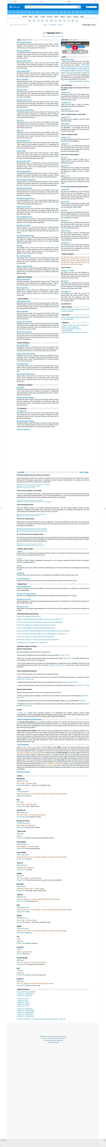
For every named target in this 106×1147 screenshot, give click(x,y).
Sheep (87, 309)
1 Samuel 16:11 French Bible (25, 1014)
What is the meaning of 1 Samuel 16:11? (29, 616)
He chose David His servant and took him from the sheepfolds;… (34, 501)
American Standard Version (24, 188)
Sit (61, 311)
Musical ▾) (75, 39)
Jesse (68, 309)
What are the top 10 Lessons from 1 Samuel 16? (33, 642)
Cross (48, 36)
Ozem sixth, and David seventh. (26, 487)
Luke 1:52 (30, 679)
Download (86, 81)
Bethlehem (21, 573)
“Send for (78, 70)
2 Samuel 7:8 (64, 144)
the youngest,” (73, 68)
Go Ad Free (3, 1140)
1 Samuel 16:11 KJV (22, 1006)
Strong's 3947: (21, 911)
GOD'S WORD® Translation (24, 217)
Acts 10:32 (64, 157)
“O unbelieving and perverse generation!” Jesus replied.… (32, 531)
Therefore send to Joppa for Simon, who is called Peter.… (32, 528)
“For (67, 72)
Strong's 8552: (21, 817)
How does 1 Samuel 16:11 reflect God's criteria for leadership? (36, 636)
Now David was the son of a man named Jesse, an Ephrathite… (33, 484)
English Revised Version (24, 207)
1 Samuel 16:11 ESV (22, 1002)
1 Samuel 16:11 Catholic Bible (25, 1016)
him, (66, 67)
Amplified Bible (21, 151)
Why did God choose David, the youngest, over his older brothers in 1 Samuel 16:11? (42, 634)
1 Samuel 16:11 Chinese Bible (25, 1012)
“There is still (65, 68)
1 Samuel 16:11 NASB (23, 1004)
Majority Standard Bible (23, 279)
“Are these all (72, 67)
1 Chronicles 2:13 (66, 102)
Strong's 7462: (21, 880)
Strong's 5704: (21, 975)
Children (63, 309)
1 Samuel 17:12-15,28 (67, 270)
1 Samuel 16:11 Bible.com (24, 995)
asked (62, 67)
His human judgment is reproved (71, 329)
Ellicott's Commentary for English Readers (29, 719)
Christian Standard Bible (24, 171)
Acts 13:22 (64, 210)
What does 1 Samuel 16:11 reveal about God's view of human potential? (38, 639)
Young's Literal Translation (24, 321)
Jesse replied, (82, 68)
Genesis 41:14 (65, 166)
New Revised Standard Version (26, 374)
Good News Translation (23, 225)
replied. (63, 72)
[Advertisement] (53, 459)
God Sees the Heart (22, 606)
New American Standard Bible (25, 110)
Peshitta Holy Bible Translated (25, 397)
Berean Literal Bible (22, 79)
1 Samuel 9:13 (65, 189)
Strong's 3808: (21, 954)
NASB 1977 (20, 130)
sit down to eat (80, 72)
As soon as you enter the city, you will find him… (30, 544)
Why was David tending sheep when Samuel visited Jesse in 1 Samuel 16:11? (40, 619)
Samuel (87, 70)
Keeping (78, 309)
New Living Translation (23, 51)
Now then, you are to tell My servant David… (28, 515)
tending (66, 70)
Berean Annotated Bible (23, 161)
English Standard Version (24, 61)
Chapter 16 (20, 24)
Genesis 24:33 (65, 201)
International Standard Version (25, 235)
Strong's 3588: (21, 943)
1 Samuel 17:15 (65, 137)
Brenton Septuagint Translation (25, 421)
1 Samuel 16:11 (22, 713)
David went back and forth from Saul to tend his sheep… (32, 514)
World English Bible (22, 288)
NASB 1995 (20, 120)
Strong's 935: (21, 985)
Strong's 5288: (21, 827)
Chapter (86, 472)
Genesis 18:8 (84, 695)
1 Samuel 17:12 (65, 92)
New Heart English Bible (24, 256)
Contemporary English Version (25, 198)
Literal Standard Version (24, 301)
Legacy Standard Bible (23, 141)
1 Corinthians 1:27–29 (82, 685)
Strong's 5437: (21, 964)
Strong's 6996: (21, 848)
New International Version (24, 42)
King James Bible (22, 90)
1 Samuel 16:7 (53, 665)
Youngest (70, 311)
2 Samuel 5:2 (65, 682)
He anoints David (67, 330)
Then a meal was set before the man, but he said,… (31, 545)
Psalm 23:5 (82, 700)
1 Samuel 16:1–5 (64, 655)
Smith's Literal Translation (24, 332)
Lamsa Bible (20, 387)
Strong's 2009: (21, 869)
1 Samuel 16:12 (26, 705)
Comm (58, 36)
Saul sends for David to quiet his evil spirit (75, 332)
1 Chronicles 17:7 (66, 243)
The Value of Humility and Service (26, 594)
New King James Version (24, 100)
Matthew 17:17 (65, 176)
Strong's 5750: (21, 838)
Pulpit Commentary (22, 744)
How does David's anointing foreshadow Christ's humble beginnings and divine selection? (44, 631)
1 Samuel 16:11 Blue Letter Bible (26, 992)
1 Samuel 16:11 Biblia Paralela (25, 1010)
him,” (83, 70)
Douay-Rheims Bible (23, 345)
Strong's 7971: (21, 901)
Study (53, 36)
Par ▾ (27, 39)
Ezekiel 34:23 (73, 682)
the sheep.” (72, 70)
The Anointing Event (23, 578)
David (19, 566)
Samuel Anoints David (67, 59)
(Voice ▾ (70, 39)
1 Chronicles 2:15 (66, 109)
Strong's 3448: (21, 806)
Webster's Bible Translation (25, 266)
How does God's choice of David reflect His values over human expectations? (40, 622)
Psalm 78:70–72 (22, 679)
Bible (11, 24)
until (86, 72)
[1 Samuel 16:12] (104, 512)
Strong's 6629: (21, 890)
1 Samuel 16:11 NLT (22, 1000)
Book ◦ (82, 472)
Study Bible (21, 472)
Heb (62, 36)
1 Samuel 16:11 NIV (22, 998)
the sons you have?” (83, 67)
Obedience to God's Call (24, 599)
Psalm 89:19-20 (65, 231)
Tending (65, 311)
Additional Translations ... (24, 429)
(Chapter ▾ (23, 39)
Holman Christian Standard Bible (26, 180)
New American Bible (22, 364)
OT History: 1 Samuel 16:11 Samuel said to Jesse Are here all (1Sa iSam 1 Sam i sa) (41, 1019)
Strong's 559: (21, 796)
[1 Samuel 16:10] (2, 512)
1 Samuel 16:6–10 (67, 658)
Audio (44, 36)
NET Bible (19, 246)
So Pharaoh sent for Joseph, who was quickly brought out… (33, 530)
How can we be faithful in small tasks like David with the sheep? (36, 628)
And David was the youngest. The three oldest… (30, 500)
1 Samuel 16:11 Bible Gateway (25, 993)
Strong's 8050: (21, 785)
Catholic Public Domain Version (26, 353)
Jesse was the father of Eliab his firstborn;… (29, 486)
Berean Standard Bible (23, 71)
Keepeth (72, 309)
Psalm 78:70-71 (65, 124)
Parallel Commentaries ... (24, 772)
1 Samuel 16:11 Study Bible (25, 1009)
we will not (71, 72)
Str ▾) (30, 39)
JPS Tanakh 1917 (22, 411)
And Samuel (85, 65)
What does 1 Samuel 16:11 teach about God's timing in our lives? (36, 625)
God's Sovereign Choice (23, 586)
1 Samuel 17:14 (65, 117)
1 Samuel (15, 24)
